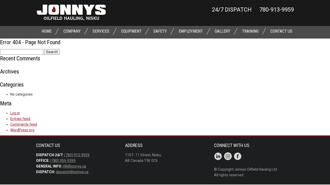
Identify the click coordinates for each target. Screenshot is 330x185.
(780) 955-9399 (63, 161)
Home (47, 31)
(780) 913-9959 (76, 155)
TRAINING (250, 31)
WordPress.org (22, 130)
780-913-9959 (276, 9)
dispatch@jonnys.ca (72, 172)
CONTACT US (281, 31)
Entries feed (20, 119)
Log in (15, 113)
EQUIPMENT (131, 31)
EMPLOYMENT (191, 31)
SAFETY (160, 31)
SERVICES (101, 31)
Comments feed (23, 124)
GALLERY (222, 31)
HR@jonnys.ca (74, 166)
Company (72, 31)
